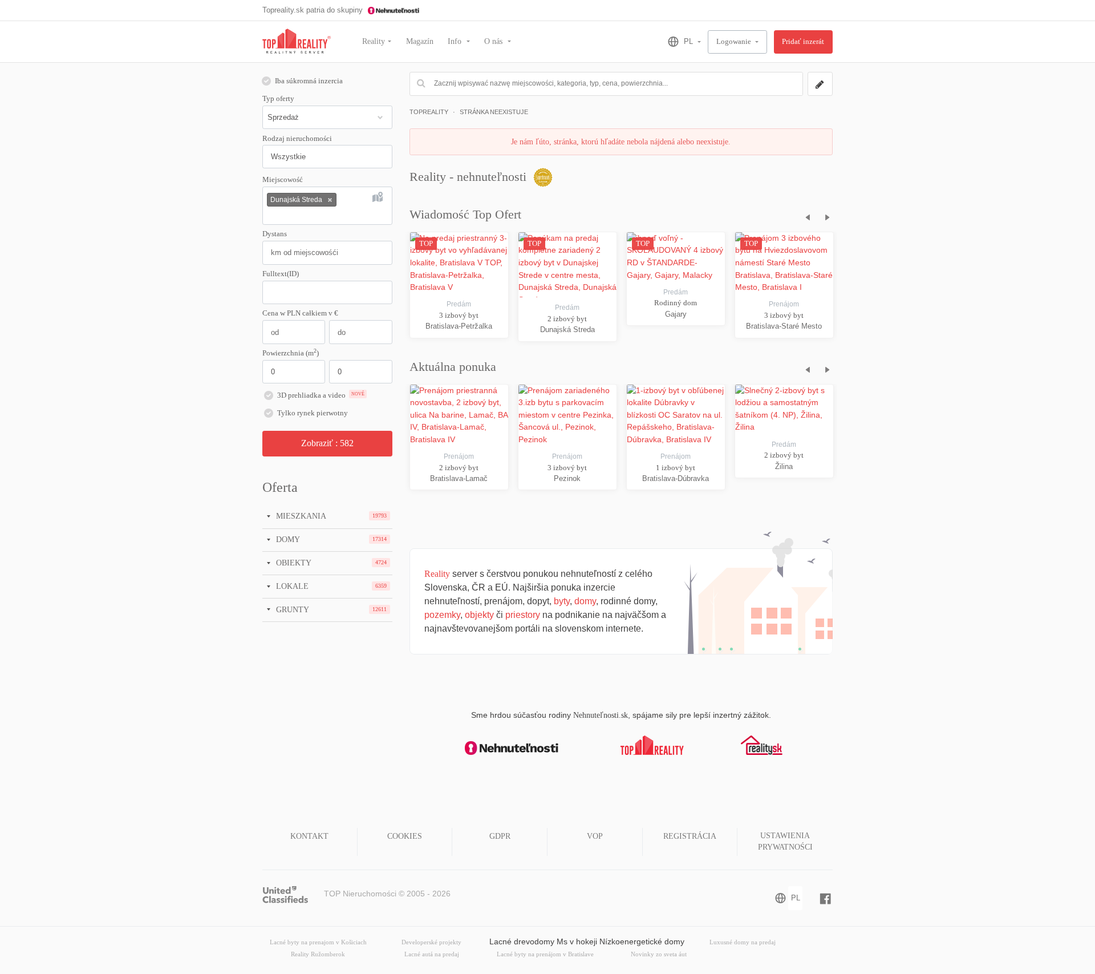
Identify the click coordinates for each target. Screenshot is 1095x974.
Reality (373, 41)
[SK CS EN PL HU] (679, 42)
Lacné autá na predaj (431, 954)
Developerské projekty (431, 942)
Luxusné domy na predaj (742, 942)
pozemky (442, 615)
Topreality (428, 111)
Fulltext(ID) (280, 274)
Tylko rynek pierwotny (312, 413)
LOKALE (291, 586)
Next (824, 215)
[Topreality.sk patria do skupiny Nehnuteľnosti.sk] (511, 748)
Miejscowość (282, 180)
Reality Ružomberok (318, 954)
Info (456, 41)
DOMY (287, 539)
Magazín (419, 41)
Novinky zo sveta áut (659, 954)
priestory (522, 615)
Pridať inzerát (803, 42)
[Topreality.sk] (296, 42)
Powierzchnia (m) (290, 352)
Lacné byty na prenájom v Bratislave (545, 954)
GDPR (499, 836)
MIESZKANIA (300, 515)
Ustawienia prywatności (785, 841)
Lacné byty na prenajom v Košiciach (318, 942)
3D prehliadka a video (320, 395)
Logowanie (734, 42)
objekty (479, 615)
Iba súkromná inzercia (309, 81)
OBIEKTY (292, 562)
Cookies (404, 836)
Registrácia (689, 836)
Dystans (274, 234)
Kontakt (309, 836)
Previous (804, 215)
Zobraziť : (327, 443)
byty (562, 601)
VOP (595, 836)
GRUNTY (291, 609)
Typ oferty (278, 99)
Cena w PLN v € (300, 313)
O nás (494, 41)
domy (585, 601)
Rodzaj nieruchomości (297, 139)
